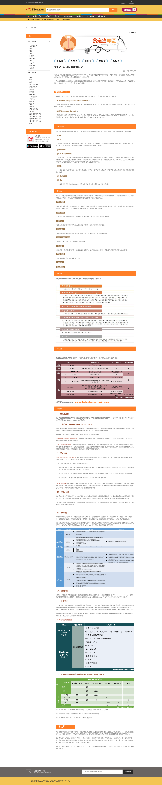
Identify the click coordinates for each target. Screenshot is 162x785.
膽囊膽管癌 (33, 87)
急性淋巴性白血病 (35, 119)
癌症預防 (48, 16)
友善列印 (133, 32)
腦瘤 (30, 77)
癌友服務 (57, 16)
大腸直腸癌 (33, 46)
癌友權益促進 (68, 16)
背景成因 (60, 61)
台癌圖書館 (90, 16)
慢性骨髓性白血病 (35, 116)
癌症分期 (102, 61)
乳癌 (30, 51)
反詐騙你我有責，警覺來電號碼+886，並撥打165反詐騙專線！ (51, 19)
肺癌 (30, 48)
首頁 (27, 27)
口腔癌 (31, 56)
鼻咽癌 (31, 82)
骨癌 (30, 123)
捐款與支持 (79, 16)
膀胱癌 (31, 106)
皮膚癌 (31, 63)
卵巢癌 (31, 92)
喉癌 (30, 80)
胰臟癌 (31, 89)
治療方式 (116, 61)
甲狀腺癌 (32, 65)
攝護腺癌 (32, 58)
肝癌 (30, 53)
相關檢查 (88, 61)
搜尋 (113, 9)
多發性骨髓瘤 (33, 109)
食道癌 (31, 68)
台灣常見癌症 (37, 16)
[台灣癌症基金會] (35, 9)
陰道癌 (31, 102)
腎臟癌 (31, 104)
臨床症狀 (74, 61)
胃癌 (30, 61)
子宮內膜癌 (33, 97)
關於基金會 (101, 16)
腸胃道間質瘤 (33, 84)
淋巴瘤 (31, 111)
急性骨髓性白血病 (35, 114)
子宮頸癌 (32, 99)
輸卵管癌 (32, 94)
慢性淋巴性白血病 (35, 121)
